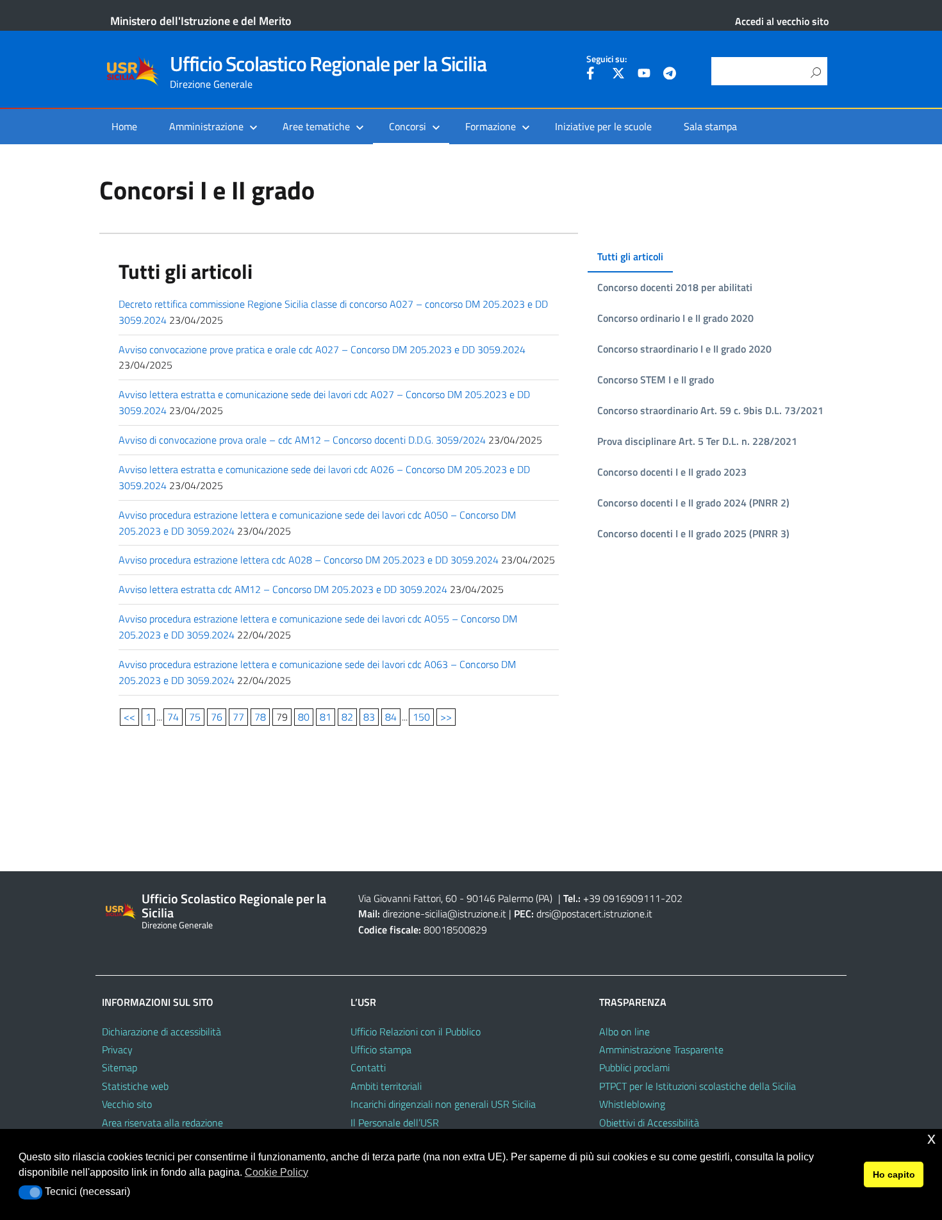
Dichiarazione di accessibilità (161, 1031)
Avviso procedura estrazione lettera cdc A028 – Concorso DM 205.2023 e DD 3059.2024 (309, 559)
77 (238, 716)
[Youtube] (644, 75)
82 (347, 716)
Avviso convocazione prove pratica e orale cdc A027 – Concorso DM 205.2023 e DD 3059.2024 (322, 349)
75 (195, 716)
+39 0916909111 (622, 898)
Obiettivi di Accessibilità (649, 1122)
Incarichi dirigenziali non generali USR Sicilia (443, 1104)
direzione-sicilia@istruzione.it (444, 913)
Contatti (368, 1067)
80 (304, 716)
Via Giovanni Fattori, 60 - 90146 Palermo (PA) (455, 898)
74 (173, 716)
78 (260, 716)
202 (673, 898)
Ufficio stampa (381, 1049)
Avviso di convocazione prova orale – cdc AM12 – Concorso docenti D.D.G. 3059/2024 (302, 439)
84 (391, 716)
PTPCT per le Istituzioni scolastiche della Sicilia (697, 1086)
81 (325, 716)
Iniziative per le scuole (603, 126)
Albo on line (624, 1031)
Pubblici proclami (634, 1067)
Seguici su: (606, 59)
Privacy (117, 1049)
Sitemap (119, 1067)
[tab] (630, 257)
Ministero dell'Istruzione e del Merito (201, 20)
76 (216, 716)
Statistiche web (135, 1086)
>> (446, 716)
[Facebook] (592, 75)
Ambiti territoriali (386, 1086)
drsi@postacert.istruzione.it (594, 913)
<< (129, 716)
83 (369, 716)
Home (124, 126)
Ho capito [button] (894, 1174)
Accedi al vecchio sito (782, 21)
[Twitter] (618, 75)
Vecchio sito (127, 1104)
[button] (30, 1192)
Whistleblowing (632, 1104)
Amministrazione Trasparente (661, 1049)
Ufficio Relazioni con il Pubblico (416, 1031)
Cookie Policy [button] (276, 1172)
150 (421, 716)
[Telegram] (669, 75)
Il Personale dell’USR (395, 1122)
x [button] (931, 1138)
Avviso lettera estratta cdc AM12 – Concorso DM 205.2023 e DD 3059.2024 (283, 589)
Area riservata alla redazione (162, 1122)
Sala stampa (710, 126)
